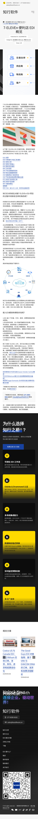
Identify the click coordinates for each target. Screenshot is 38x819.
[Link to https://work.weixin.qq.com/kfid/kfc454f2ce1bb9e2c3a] (12, 810)
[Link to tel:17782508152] (30, 810)
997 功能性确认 (8, 184)
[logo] (10, 11)
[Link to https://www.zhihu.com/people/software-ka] (20, 810)
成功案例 (15, 40)
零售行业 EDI (27, 40)
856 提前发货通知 (8, 166)
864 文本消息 (7, 168)
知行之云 (20, 40)
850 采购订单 (7, 162)
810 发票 (6, 157)
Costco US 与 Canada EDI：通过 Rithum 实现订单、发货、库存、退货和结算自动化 (10, 660)
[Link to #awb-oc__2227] (32, 12)
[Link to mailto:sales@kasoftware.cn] (33, 810)
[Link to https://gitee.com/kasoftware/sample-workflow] (27, 810)
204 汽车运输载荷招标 (10, 170)
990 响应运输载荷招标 (10, 173)
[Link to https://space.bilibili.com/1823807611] (16, 810)
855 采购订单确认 (8, 164)
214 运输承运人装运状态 (11, 175)
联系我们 (13, 389)
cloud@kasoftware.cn (20, 397)
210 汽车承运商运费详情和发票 (13, 177)
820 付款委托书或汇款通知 (11, 160)
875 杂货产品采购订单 (10, 179)
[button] (4, 657)
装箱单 (5, 186)
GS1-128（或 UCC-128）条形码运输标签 (16, 188)
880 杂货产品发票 (8, 181)
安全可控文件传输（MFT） (14, 221)
